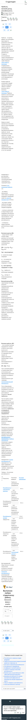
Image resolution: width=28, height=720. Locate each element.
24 (8, 30)
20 (3, 27)
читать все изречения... (10, 710)
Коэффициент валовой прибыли (12, 668)
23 (4, 30)
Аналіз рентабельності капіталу (12, 684)
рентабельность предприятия (5, 438)
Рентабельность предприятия (11, 666)
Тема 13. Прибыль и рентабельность (13, 682)
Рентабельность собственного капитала (7, 489)
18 (6, 24)
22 (10, 27)
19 (9, 24)
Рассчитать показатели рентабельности (14, 664)
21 (7, 27)
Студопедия (10, 2)
